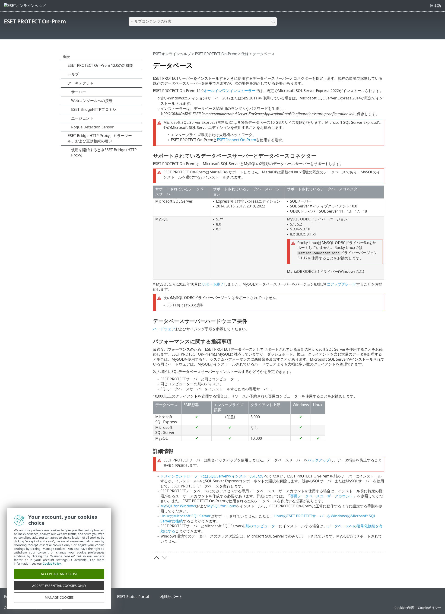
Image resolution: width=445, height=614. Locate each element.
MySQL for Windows (178, 506)
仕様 (245, 53)
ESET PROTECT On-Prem (35, 21)
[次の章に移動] (164, 557)
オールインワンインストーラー (229, 90)
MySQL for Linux (221, 506)
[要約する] (381, 63)
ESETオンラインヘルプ (172, 53)
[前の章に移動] (156, 557)
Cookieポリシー (429, 607)
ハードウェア (164, 328)
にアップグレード (341, 284)
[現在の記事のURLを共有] (367, 63)
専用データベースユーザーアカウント (321, 496)
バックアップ (319, 460)
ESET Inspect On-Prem (236, 139)
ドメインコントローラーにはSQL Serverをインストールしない (212, 476)
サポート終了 (213, 284)
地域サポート (171, 596)
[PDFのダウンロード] (374, 63)
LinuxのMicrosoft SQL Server (185, 516)
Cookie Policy (52, 563)
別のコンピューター (262, 525)
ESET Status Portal (133, 596)
